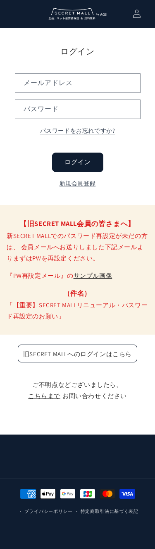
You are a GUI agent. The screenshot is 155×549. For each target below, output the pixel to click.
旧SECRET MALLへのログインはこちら (77, 354)
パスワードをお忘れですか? (77, 130)
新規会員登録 (78, 183)
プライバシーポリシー (48, 511)
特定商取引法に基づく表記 (109, 511)
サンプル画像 (93, 275)
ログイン (77, 162)
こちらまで (44, 396)
